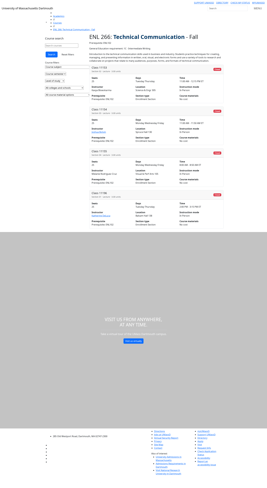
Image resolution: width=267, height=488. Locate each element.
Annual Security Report (166, 437)
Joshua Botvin (99, 132)
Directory (222, 2)
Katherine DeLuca (101, 215)
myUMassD (258, 2)
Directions (159, 431)
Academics (58, 16)
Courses (57, 22)
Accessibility (203, 458)
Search (51, 54)
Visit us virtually (133, 341)
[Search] (245, 8)
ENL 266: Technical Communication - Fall (74, 29)
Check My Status (240, 2)
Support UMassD (204, 2)
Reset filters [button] (68, 54)
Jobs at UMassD (162, 434)
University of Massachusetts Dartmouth (81, 431)
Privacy (158, 441)
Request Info (204, 448)
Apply (200, 441)
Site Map (158, 444)
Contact (158, 448)
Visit (199, 444)
